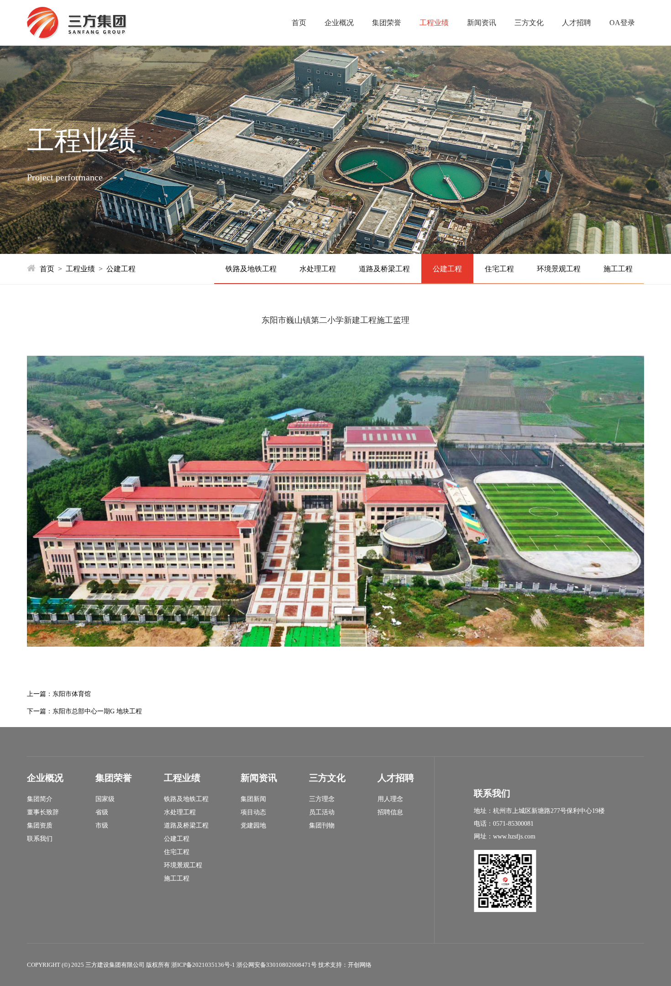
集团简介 (39, 799)
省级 (101, 812)
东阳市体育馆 (71, 694)
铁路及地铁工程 (251, 269)
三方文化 (529, 22)
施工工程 (618, 269)
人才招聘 (576, 22)
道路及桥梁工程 (384, 269)
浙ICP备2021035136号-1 (203, 964)
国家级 (105, 799)
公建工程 (121, 269)
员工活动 (322, 812)
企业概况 (339, 22)
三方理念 (322, 799)
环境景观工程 (559, 269)
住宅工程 (499, 269)
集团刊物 (322, 826)
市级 (101, 826)
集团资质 (39, 826)
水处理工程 (317, 269)
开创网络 (360, 964)
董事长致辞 (43, 812)
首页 (299, 22)
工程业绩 (434, 22)
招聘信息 (390, 812)
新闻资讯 (481, 22)
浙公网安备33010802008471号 (276, 964)
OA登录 (622, 22)
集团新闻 (253, 799)
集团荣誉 (386, 22)
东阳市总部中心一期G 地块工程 (97, 711)
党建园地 (253, 826)
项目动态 (253, 812)
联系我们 (39, 839)
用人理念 (390, 799)
